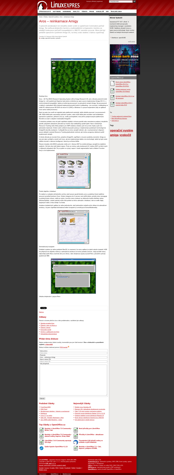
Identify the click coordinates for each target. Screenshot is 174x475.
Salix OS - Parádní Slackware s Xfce (52, 417)
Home (40, 17)
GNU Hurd (44, 409)
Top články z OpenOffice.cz (52, 425)
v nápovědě (49, 344)
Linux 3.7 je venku (46, 415)
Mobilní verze (43, 470)
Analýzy (76, 11)
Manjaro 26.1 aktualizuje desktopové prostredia (90, 409)
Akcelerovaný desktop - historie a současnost (55, 411)
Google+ (78, 468)
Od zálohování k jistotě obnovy (84, 420)
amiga (43, 38)
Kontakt (41, 468)
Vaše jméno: (44, 351)
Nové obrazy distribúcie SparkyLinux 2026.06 (89, 417)
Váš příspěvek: (44, 363)
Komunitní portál (46, 329)
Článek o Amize (45, 327)
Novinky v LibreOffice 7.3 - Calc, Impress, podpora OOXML (90, 447)
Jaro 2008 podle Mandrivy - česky (51, 420)
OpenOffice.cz (116, 78)
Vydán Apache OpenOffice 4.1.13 (56, 446)
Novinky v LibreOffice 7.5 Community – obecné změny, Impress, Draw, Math (58, 435)
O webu (52, 468)
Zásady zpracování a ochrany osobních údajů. (52, 465)
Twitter (73, 468)
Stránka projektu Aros (47, 323)
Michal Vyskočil (62, 36)
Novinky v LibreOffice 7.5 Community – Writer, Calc (58, 429)
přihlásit (94, 1)
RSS (57, 468)
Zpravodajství (45, 11)
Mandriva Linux (67, 474)
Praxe (91, 11)
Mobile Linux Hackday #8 (83, 407)
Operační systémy (54, 17)
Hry (107, 11)
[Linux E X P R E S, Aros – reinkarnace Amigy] (59, 5)
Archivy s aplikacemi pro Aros (50, 332)
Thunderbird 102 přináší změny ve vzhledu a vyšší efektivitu (91, 441)
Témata (84, 11)
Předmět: (43, 355)
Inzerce (47, 468)
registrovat (100, 1)
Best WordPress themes (119, 118)
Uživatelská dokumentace (49, 334)
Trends (62, 468)
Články (46, 17)
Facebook (67, 468)
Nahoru (41, 312)
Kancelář (100, 11)
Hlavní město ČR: (45, 359)
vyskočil (57, 38)
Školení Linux (116, 11)
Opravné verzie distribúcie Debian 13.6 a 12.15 (90, 413)
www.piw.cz (115, 120)
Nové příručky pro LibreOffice (89, 428)
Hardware (67, 11)
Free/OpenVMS (46, 407)
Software (57, 11)
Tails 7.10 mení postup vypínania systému (88, 411)
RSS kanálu (63, 347)
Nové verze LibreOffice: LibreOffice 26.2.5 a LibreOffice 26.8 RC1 (123, 84)
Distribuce (44, 413)
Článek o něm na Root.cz (49, 325)
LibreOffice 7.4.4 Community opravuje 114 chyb (58, 441)
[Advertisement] (73, 49)
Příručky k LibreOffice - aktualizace (91, 434)
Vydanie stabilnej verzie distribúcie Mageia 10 (89, 415)
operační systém (50, 38)
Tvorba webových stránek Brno (121, 116)
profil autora (131, 41)
